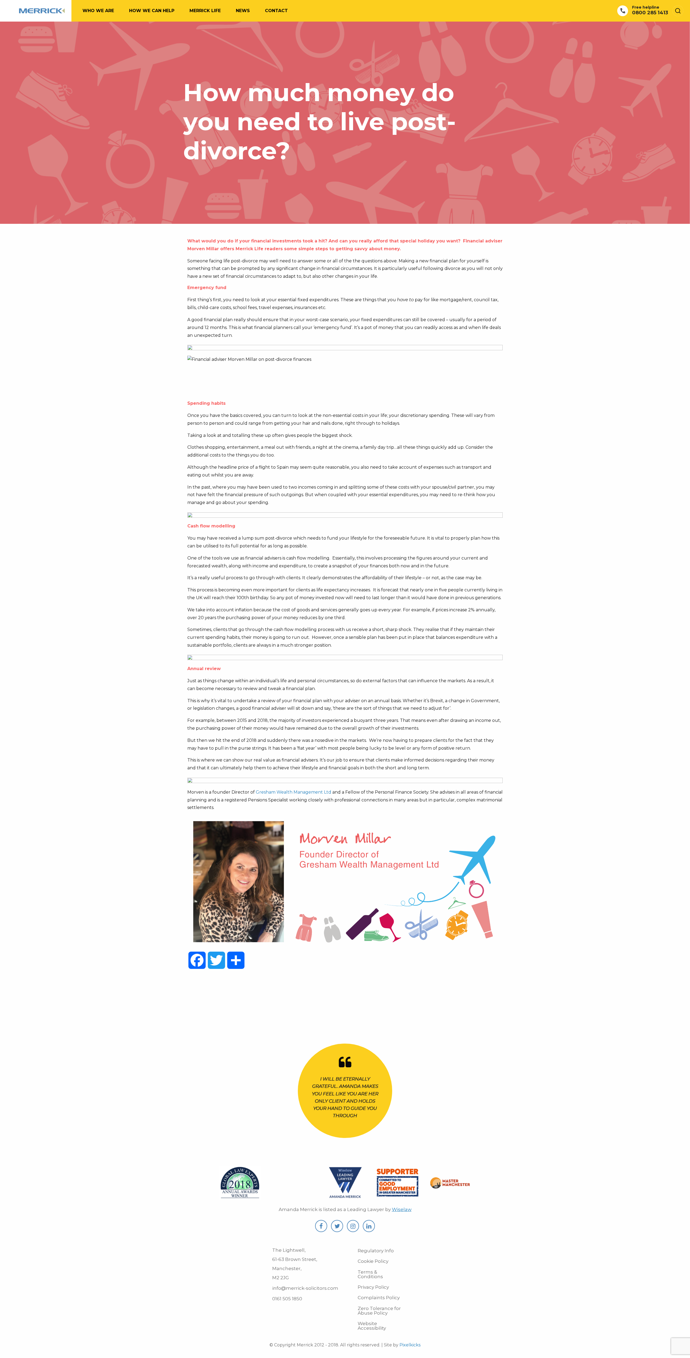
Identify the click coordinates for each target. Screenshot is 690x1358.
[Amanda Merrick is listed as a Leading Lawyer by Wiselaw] (345, 1196)
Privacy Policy (373, 1287)
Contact (276, 10)
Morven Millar (203, 248)
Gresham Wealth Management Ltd (293, 792)
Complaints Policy (379, 1297)
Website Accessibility (372, 1326)
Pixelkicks (409, 1344)
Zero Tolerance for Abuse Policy (379, 1311)
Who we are (98, 10)
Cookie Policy (373, 1261)
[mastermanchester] (450, 1185)
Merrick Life (205, 10)
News (243, 10)
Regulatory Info (376, 1250)
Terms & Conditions (370, 1274)
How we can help (151, 10)
